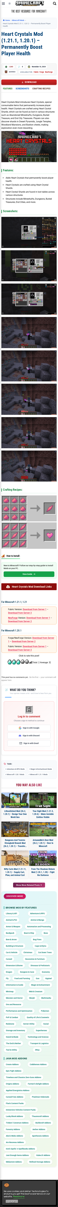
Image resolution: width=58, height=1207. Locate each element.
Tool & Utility (11, 1050)
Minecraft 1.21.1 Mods (39, 774)
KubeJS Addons (43, 1155)
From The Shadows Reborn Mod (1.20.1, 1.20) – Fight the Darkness (43, 872)
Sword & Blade (12, 1037)
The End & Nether (13, 1043)
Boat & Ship (29, 933)
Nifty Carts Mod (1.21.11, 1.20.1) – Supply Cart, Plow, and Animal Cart (15, 872)
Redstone (10, 1024)
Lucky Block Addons (14, 1116)
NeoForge (49, 72)
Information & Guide (14, 985)
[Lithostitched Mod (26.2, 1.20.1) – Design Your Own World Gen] (15, 800)
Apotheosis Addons (40, 1136)
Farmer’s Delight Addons (38, 1084)
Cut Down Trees (45, 952)
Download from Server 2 (20, 613)
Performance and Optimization (19, 1011)
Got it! (12, 1202)
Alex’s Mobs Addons (14, 1136)
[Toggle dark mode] (9, 3)
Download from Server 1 (34, 609)
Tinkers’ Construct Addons (17, 1123)
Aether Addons (39, 1129)
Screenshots (22, 88)
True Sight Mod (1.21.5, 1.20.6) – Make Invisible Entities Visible (43, 814)
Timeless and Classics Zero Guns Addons (23, 1077)
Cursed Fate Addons (14, 1097)
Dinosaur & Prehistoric (40, 965)
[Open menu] (3, 3)
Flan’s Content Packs (15, 1103)
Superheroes (41, 1030)
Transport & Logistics (39, 1043)
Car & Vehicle (11, 952)
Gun (37, 978)
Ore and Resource (13, 1004)
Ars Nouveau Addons (15, 1142)
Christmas (27, 952)
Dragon (9, 972)
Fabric (36, 72)
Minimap (9, 991)
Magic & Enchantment (40, 985)
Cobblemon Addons (38, 1064)
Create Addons (12, 1064)
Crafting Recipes (41, 88)
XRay (37, 1050)
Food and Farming (22, 978)
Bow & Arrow (11, 939)
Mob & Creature (35, 991)
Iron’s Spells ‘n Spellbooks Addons (20, 1149)
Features (7, 88)
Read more (19, 1196)
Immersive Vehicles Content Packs (21, 1110)
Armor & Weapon (13, 926)
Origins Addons (12, 1084)
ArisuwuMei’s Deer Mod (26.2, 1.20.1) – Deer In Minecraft (43, 843)
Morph (32, 998)
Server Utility (28, 1024)
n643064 (12, 72)
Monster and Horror (14, 998)
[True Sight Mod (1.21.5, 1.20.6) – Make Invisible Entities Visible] (43, 800)
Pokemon (45, 1011)
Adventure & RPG (37, 913)
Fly (7, 978)
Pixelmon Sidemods (40, 1097)
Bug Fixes (37, 939)
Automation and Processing (39, 926)
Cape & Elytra (40, 946)
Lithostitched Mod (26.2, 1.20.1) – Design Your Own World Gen (15, 814)
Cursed (9, 959)
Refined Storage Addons (39, 1162)
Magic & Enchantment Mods (41, 769)
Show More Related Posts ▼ (29, 885)
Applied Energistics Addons (17, 1090)
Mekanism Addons (14, 1162)
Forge (42, 72)
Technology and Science (38, 1037)
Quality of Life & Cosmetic (38, 1017)
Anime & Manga (37, 920)
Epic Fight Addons (13, 1071)
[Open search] (55, 3)
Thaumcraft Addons (40, 1116)
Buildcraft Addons (43, 1123)
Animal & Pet (11, 920)
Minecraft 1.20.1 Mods (15, 774)
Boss (46, 933)
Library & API (11, 913)
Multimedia (46, 998)
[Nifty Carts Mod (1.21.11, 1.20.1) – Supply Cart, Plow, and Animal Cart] (15, 858)
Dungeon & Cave (27, 972)
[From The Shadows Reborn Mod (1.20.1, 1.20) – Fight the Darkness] (43, 858)
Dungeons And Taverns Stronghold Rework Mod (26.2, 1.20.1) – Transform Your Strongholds (15, 843)
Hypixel (48, 978)
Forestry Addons (13, 1129)
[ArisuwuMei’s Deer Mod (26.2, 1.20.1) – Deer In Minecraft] (43, 829)
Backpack (10, 933)
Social (46, 1024)
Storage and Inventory (15, 1030)
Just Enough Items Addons (17, 1155)
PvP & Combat (12, 1017)
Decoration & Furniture (35, 959)
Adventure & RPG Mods (16, 769)
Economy (46, 972)
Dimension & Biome (14, 965)
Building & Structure (14, 946)
